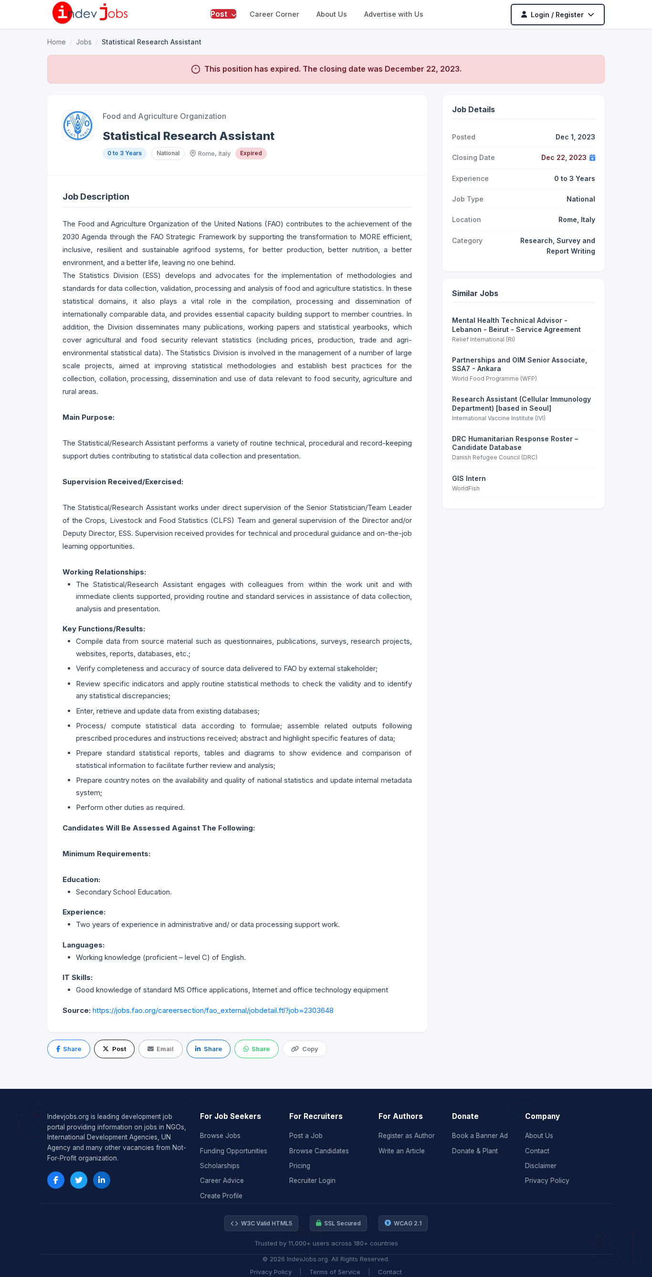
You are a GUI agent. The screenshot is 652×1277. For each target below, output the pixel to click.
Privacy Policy (547, 1180)
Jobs (84, 42)
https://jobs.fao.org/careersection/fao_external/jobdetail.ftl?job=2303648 (213, 1010)
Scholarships (220, 1166)
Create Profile (221, 1196)
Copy (310, 1049)
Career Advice (222, 1180)
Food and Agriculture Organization (164, 116)
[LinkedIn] (101, 1180)
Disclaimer (541, 1166)
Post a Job (306, 1135)
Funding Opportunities (233, 1151)
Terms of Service (334, 1272)
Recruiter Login (312, 1180)
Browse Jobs (220, 1135)
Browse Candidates (319, 1151)
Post (219, 14)
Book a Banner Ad (480, 1135)
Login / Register (557, 15)
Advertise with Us (393, 14)
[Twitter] (78, 1180)
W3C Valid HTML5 (266, 1223)
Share (72, 1049)
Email (165, 1049)
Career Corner (274, 14)
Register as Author (407, 1135)
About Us (331, 14)
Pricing (299, 1166)
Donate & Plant (475, 1151)
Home (56, 42)
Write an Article (402, 1151)
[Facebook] (55, 1180)
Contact (537, 1151)
